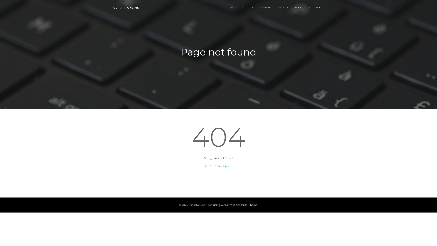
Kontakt (314, 7)
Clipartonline (126, 7)
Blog (298, 7)
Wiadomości (237, 7)
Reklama (282, 7)
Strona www (261, 7)
